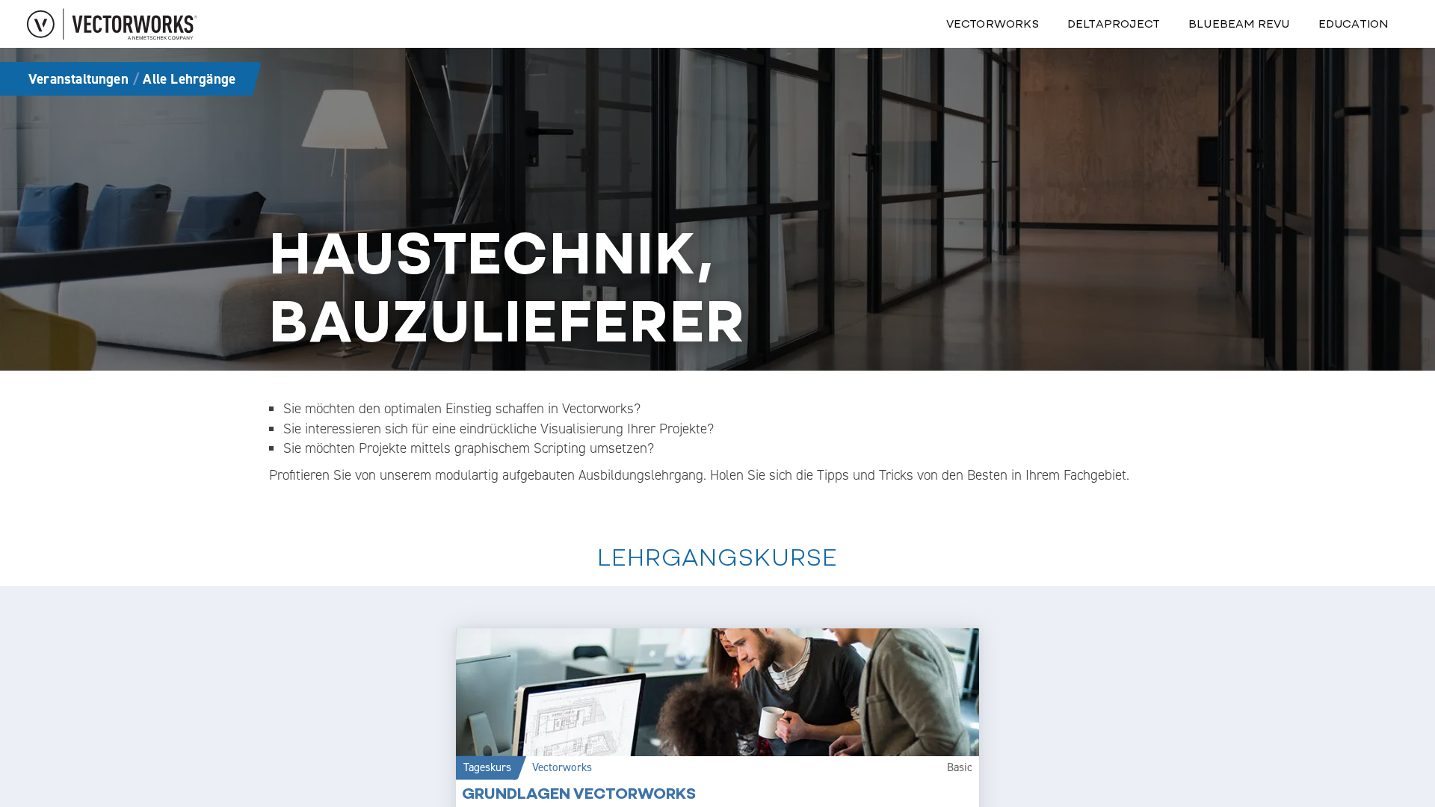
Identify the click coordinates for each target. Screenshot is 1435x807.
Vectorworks (992, 23)
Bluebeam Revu (1238, 23)
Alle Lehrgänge (189, 78)
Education (1353, 23)
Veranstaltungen (78, 78)
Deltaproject (1113, 23)
